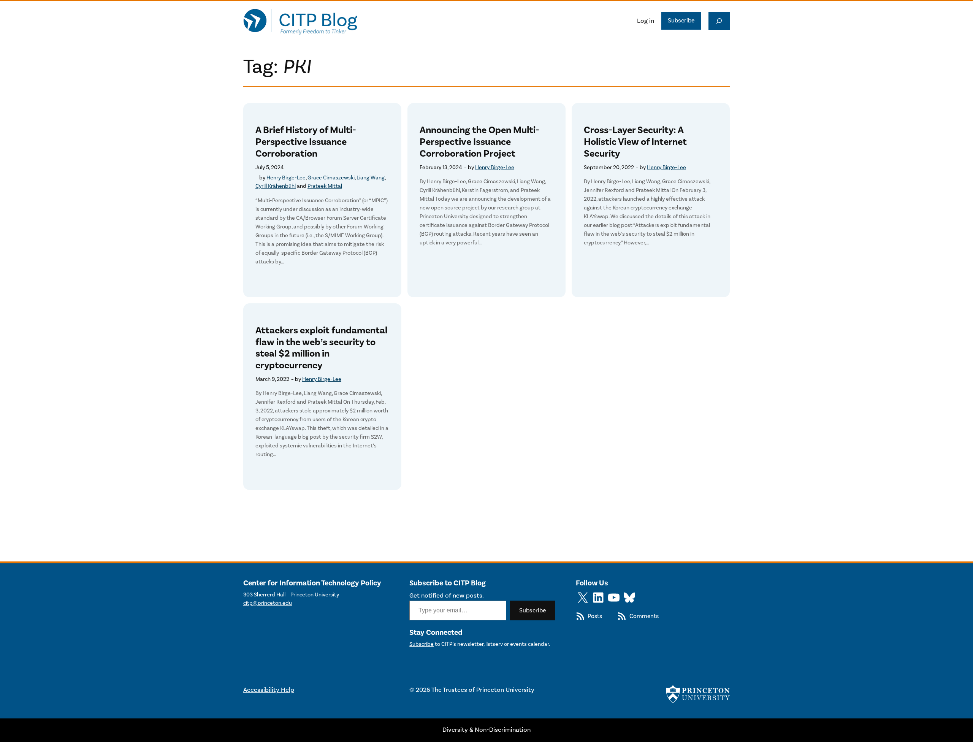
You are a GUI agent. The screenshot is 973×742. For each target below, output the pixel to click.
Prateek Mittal (324, 186)
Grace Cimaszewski (331, 177)
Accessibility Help (268, 690)
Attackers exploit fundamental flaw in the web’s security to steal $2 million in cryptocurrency (321, 348)
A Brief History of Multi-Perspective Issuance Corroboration (305, 141)
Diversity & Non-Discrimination (486, 730)
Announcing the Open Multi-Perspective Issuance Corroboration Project (479, 141)
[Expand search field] (719, 21)
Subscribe (681, 20)
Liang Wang (371, 177)
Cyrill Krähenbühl (275, 186)
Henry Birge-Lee (286, 177)
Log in (645, 21)
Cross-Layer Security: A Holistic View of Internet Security (635, 141)
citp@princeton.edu (267, 603)
